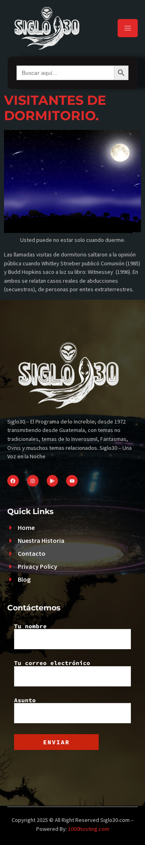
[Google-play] (52, 481)
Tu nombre (30, 626)
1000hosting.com (88, 828)
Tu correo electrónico (52, 663)
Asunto (25, 700)
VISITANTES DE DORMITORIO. (55, 107)
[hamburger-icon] (128, 28)
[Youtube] (72, 481)
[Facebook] (13, 481)
